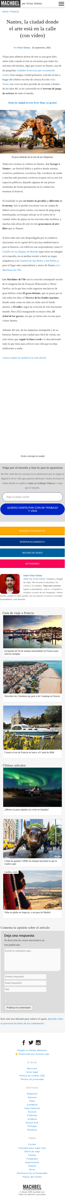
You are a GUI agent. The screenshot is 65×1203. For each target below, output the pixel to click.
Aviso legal (32, 1072)
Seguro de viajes (32, 553)
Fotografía (32, 1159)
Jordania (32, 1119)
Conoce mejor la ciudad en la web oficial (24, 357)
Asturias (32, 1097)
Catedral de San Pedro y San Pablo (38, 260)
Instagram (38, 1043)
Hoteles (32, 1166)
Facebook (23, 1043)
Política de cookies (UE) (32, 1076)
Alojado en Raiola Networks (32, 1050)
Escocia (32, 1112)
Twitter (31, 1043)
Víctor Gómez (23, 48)
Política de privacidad (32, 1079)
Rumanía (32, 1130)
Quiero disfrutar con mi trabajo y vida (32, 509)
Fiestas (32, 1155)
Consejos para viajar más (32, 1148)
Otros (32, 1169)
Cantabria (32, 1105)
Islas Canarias (32, 1108)
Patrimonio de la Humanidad (32, 1173)
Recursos (32, 1068)
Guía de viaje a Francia (18, 613)
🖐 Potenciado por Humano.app (32, 1054)
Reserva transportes (32, 531)
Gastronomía (32, 1162)
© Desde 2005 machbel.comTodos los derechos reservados (32, 1193)
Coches (32, 1144)
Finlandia (32, 1115)
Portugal (32, 1126)
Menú (61, 3)
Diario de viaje (32, 1151)
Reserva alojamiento (32, 542)
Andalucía (32, 1094)
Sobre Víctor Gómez (32, 575)
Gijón (32, 1101)
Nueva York (32, 1123)
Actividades (32, 563)
